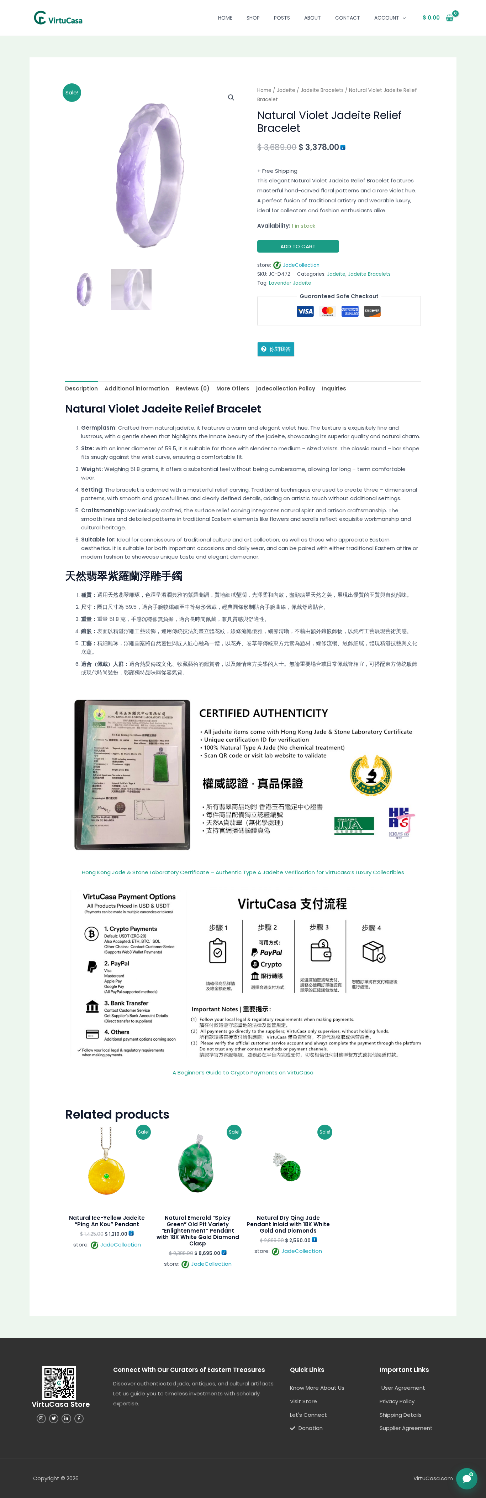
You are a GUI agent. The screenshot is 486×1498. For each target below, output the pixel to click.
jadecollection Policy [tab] (285, 388)
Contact (347, 17)
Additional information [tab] (137, 388)
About (312, 17)
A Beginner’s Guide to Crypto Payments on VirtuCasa (243, 1072)
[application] (402, 17)
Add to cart (298, 246)
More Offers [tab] (232, 388)
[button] (231, 97)
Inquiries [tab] (334, 388)
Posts (282, 17)
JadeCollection (301, 265)
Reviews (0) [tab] (193, 388)
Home (225, 17)
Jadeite (286, 90)
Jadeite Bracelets (322, 90)
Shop (253, 17)
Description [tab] (81, 388)
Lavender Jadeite (290, 283)
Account (386, 17)
